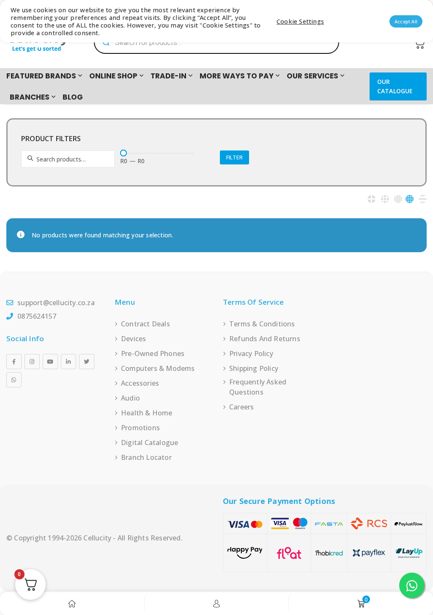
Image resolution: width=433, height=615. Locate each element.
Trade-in (168, 76)
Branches (29, 97)
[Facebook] (14, 361)
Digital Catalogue (149, 442)
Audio (130, 398)
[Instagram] (32, 361)
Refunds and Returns (264, 338)
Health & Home (147, 412)
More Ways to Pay (237, 76)
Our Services (312, 76)
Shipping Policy (253, 368)
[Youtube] (50, 361)
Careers (241, 407)
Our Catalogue (395, 86)
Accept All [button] (406, 21)
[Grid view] (371, 199)
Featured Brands (41, 76)
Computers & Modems (158, 368)
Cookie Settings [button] (300, 21)
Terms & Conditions (262, 323)
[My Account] (216, 603)
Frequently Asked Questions (257, 387)
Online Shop (113, 76)
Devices (133, 338)
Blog (73, 97)
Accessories (140, 383)
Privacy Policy (251, 353)
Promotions (140, 427)
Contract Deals (145, 323)
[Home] (72, 603)
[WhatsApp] (14, 379)
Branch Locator (146, 457)
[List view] (423, 199)
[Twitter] (86, 361)
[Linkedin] (68, 361)
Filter (234, 157)
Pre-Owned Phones (152, 353)
